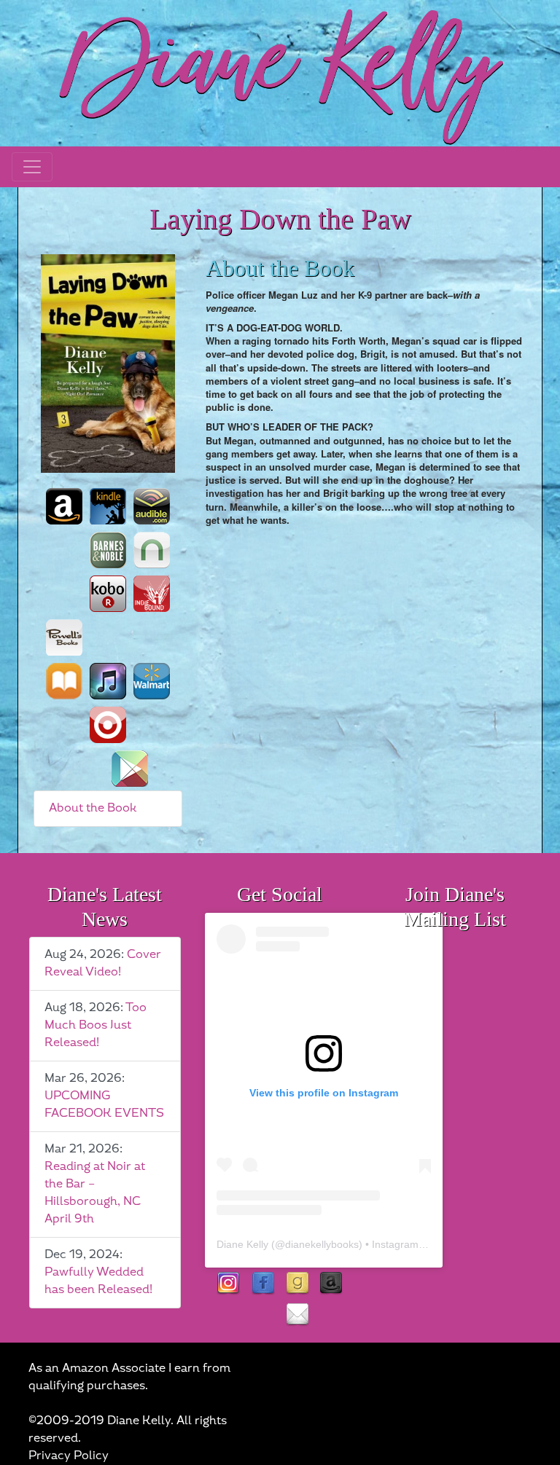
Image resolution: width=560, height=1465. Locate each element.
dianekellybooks (322, 1244)
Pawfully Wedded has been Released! (98, 1281)
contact (297, 1315)
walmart (151, 681)
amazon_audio (64, 550)
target (108, 725)
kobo (108, 594)
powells (64, 637)
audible (151, 506)
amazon (64, 506)
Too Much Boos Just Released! (95, 1025)
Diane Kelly (242, 1244)
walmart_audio (64, 725)
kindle (108, 506)
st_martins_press (151, 637)
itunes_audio (108, 681)
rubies (263, 1315)
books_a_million (86, 768)
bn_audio (64, 594)
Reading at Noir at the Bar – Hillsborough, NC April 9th (94, 1193)
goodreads (297, 1284)
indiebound (151, 594)
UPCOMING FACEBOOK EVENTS (104, 1105)
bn (108, 550)
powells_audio (108, 637)
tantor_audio (151, 725)
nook (151, 550)
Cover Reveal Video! (102, 963)
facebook (263, 1284)
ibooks (64, 681)
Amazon (331, 1284)
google (130, 768)
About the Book (93, 808)
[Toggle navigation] (32, 166)
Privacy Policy (68, 1456)
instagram (229, 1284)
